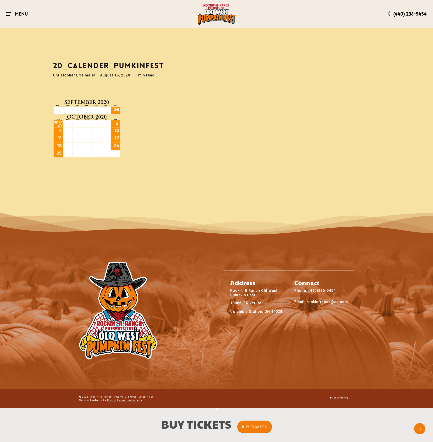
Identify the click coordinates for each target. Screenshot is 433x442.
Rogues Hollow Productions (124, 400)
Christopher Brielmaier (74, 75)
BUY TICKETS (254, 427)
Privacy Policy (339, 397)
